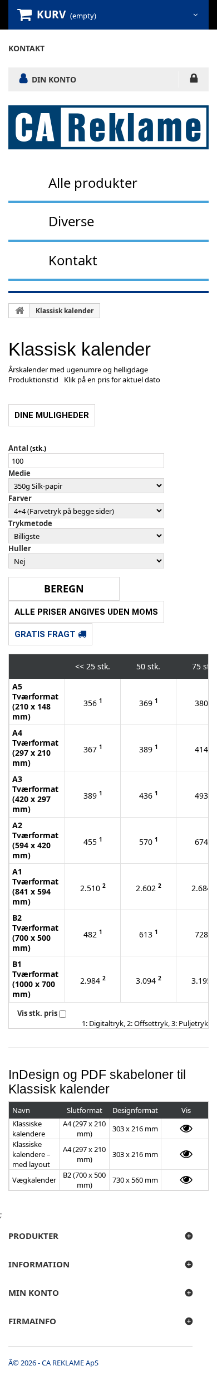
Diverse (71, 221)
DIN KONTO (54, 79)
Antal (18, 448)
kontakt (26, 48)
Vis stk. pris (37, 1013)
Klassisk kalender (64, 310)
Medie (19, 473)
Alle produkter (92, 182)
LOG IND (194, 80)
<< (79, 666)
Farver (20, 498)
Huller (19, 548)
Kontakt (72, 260)
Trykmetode (30, 523)
